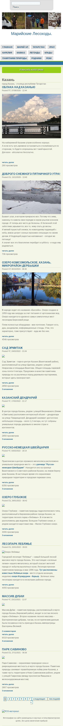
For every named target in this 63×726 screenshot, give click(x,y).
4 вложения (7, 641)
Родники (36, 58)
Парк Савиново (14, 649)
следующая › (39, 699)
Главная (7, 47)
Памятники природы (14, 58)
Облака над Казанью (18, 87)
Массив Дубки (13, 596)
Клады (48, 53)
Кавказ (21, 53)
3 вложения (7, 389)
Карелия (7, 53)
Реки (49, 58)
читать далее (8, 162)
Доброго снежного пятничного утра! (31, 173)
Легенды (35, 53)
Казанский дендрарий (19, 397)
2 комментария (9, 631)
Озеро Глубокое (14, 497)
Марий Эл (22, 47)
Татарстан (39, 47)
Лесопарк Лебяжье (17, 543)
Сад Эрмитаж (12, 347)
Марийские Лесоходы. (31, 33)
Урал (51, 47)
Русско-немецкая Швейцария (25, 447)
